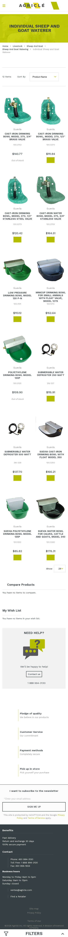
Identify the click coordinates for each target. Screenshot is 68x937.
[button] (7, 160)
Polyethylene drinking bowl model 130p (17, 375)
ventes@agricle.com (21, 890)
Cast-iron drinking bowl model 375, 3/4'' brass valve (17, 136)
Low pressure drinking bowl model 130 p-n (17, 295)
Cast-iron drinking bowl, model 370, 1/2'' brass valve (50, 136)
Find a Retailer (18, 896)
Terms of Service (36, 818)
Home (5, 46)
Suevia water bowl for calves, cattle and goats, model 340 (50, 534)
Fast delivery (9, 838)
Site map (34, 909)
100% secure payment (14, 844)
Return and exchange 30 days (18, 841)
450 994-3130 (26, 859)
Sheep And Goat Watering (15, 49)
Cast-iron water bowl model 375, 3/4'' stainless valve (51, 216)
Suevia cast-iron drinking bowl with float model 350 (50, 454)
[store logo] (34, 5)
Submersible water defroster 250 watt (50, 374)
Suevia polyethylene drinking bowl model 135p (17, 534)
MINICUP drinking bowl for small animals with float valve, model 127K (51, 296)
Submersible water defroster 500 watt (17, 453)
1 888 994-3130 (29, 862)
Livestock (17, 46)
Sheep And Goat (35, 46)
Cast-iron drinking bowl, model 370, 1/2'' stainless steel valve (17, 216)
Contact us (34, 674)
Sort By (21, 76)
